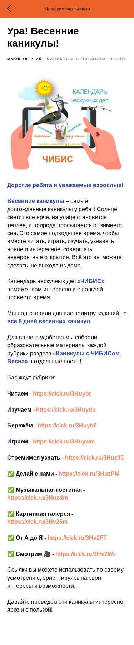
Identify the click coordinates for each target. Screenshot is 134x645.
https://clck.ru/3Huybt (62, 394)
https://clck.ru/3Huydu (66, 410)
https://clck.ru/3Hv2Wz (85, 554)
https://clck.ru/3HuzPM (89, 474)
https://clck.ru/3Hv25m (37, 522)
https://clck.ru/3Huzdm (37, 498)
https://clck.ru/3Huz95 (94, 458)
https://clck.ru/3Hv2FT (77, 538)
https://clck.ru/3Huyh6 (67, 425)
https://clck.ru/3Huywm (64, 441)
